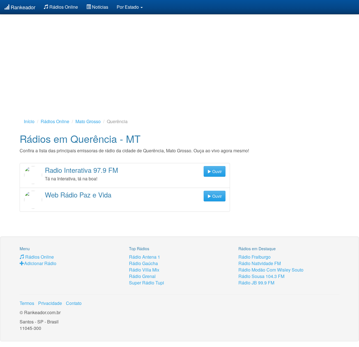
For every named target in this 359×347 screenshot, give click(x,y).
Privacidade (50, 303)
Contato (74, 303)
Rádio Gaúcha (143, 263)
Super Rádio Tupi (146, 282)
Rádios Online (63, 7)
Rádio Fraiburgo (254, 257)
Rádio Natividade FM (259, 263)
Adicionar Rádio (40, 263)
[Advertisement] (179, 57)
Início (29, 121)
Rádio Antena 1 (144, 257)
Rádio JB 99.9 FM (256, 282)
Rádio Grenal (142, 276)
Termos (27, 303)
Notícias (99, 7)
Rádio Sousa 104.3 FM (261, 276)
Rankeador (22, 7)
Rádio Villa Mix (144, 269)
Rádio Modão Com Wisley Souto (270, 269)
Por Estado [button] (128, 7)
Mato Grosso (88, 121)
